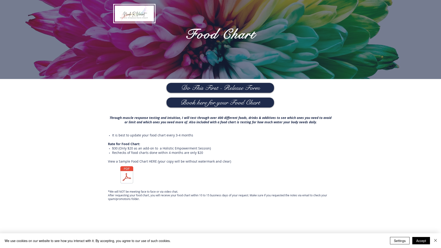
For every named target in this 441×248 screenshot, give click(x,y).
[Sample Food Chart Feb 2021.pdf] (126, 175)
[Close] (435, 240)
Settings (400, 240)
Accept (421, 240)
